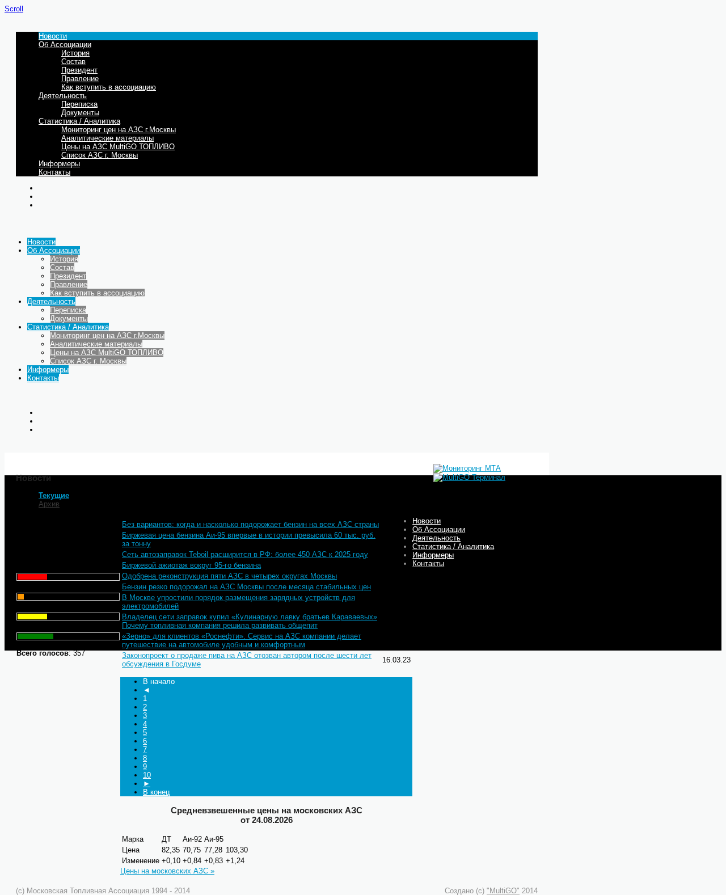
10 (147, 775)
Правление (80, 78)
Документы (80, 112)
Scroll (14, 9)
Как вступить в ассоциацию (108, 87)
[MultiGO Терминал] (469, 477)
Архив (49, 504)
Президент (79, 70)
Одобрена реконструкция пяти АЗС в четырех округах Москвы (229, 576)
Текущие (54, 495)
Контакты (54, 172)
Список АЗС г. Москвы (99, 155)
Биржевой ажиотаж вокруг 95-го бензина (191, 565)
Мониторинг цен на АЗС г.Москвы (118, 129)
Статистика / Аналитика (79, 121)
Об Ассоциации (65, 44)
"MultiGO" (503, 890)
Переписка (79, 104)
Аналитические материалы (107, 138)
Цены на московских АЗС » (167, 871)
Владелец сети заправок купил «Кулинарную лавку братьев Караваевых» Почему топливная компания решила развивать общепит (249, 621)
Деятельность (63, 95)
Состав (73, 61)
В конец (156, 792)
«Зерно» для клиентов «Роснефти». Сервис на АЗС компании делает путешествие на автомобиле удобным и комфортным (241, 640)
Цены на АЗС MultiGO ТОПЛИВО (118, 146)
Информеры (59, 163)
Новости (53, 36)
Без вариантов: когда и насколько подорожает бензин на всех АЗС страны (250, 524)
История (75, 53)
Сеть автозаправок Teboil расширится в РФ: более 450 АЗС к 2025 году (245, 554)
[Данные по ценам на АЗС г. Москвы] (467, 468)
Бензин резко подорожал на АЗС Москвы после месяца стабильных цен (246, 586)
